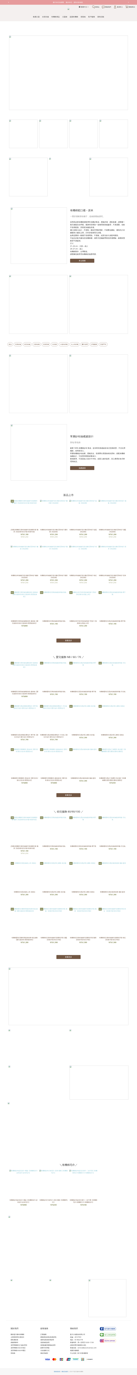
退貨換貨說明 (44, 1342)
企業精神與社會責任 (17, 1337)
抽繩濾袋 (82, 468)
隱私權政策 (14, 1340)
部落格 (13, 1353)
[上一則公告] (9, 2)
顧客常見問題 (44, 1348)
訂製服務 (43, 1334)
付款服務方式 (44, 1350)
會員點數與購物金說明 (47, 1345)
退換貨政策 (57, 1371)
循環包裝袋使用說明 (47, 1340)
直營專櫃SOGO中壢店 (18, 1350)
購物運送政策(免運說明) (48, 1337)
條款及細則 (65, 1371)
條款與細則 (44, 1353)
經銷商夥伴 (14, 1342)
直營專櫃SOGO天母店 (18, 1348)
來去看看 (82, 260)
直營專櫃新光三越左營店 (19, 1345)
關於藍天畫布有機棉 (17, 1334)
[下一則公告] (128, 2)
